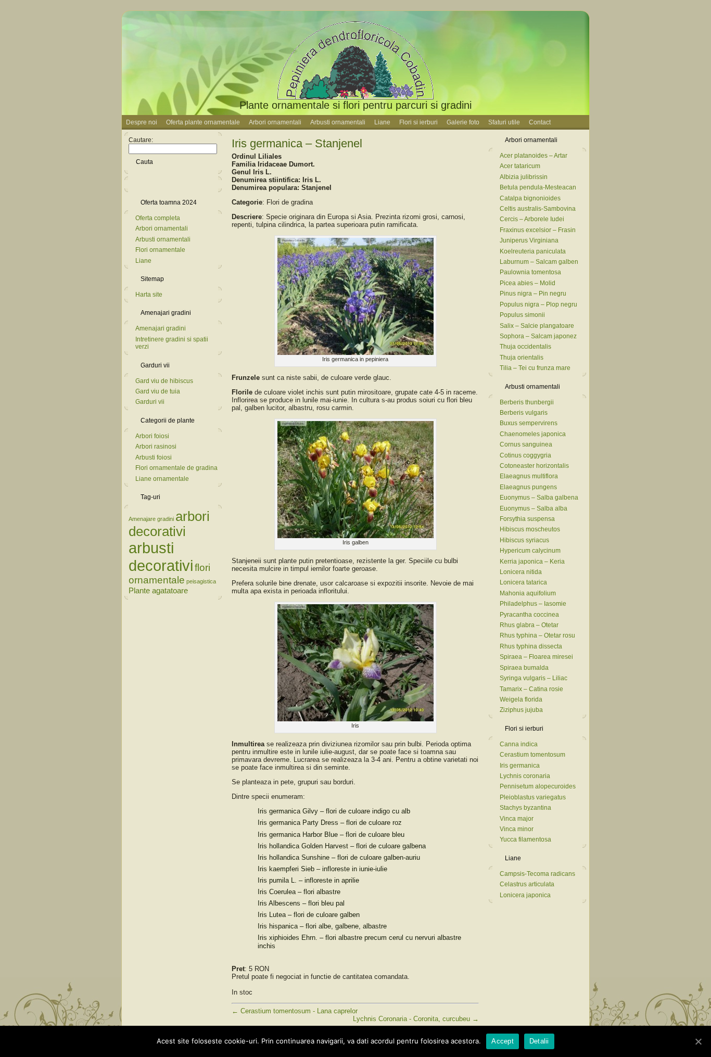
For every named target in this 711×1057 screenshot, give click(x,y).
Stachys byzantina (525, 807)
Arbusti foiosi (153, 457)
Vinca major (517, 818)
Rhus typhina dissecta (531, 646)
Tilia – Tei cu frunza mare (535, 368)
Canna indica (519, 744)
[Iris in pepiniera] (355, 352)
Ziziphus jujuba (521, 710)
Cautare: (141, 140)
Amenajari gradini (160, 328)
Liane (143, 260)
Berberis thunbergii (527, 402)
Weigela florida (521, 699)
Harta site (148, 294)
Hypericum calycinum (530, 550)
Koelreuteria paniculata (533, 251)
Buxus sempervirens (528, 423)
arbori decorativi (169, 524)
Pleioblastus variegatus (533, 797)
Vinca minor (517, 829)
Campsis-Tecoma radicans (537, 873)
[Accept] (698, 1041)
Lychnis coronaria (525, 776)
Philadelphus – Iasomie (533, 603)
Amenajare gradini (151, 519)
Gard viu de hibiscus (164, 381)
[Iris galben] (355, 536)
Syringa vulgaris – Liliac (533, 678)
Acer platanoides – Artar (533, 155)
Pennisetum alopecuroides (538, 786)
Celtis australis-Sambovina (538, 208)
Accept (502, 1041)
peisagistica (201, 581)
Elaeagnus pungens (528, 487)
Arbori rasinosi (155, 446)
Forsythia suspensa (527, 519)
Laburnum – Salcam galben (539, 261)
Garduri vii (149, 401)
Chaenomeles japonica (533, 434)
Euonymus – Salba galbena (539, 497)
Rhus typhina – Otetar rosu (537, 635)
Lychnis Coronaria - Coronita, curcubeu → (416, 1019)
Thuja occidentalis (525, 346)
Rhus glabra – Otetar (529, 625)
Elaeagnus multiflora (529, 476)
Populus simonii (522, 315)
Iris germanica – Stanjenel (297, 143)
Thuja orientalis (521, 357)
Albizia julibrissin (524, 177)
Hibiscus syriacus (524, 540)
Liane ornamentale (162, 478)
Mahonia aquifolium (528, 593)
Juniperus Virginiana (529, 240)
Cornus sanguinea (526, 444)
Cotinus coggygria (525, 455)
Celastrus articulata (527, 884)
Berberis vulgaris (524, 412)
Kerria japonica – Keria (532, 561)
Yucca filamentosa (525, 839)
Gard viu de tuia (157, 391)
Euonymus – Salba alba (533, 508)
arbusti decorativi (161, 556)
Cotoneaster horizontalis (534, 465)
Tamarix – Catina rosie (531, 689)
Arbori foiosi (152, 436)
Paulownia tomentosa (530, 272)
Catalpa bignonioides (530, 198)
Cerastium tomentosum (532, 754)
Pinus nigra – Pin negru (533, 293)
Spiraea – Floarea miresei (536, 656)
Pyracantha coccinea (529, 614)
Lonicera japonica (525, 895)
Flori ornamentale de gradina (176, 468)
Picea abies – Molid (527, 283)
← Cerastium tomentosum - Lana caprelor (295, 1011)
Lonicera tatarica (523, 582)
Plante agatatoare (158, 590)
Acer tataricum (520, 166)
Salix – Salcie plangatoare (537, 325)
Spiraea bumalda (524, 667)
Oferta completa (157, 218)
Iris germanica (520, 765)
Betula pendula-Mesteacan (538, 187)
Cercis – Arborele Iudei (532, 219)
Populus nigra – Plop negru (538, 304)
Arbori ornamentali (161, 228)
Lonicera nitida (521, 572)
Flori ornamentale (160, 249)
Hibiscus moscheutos (530, 529)
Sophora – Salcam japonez (538, 336)
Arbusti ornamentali (163, 239)
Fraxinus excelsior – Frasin (538, 230)
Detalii (539, 1041)
